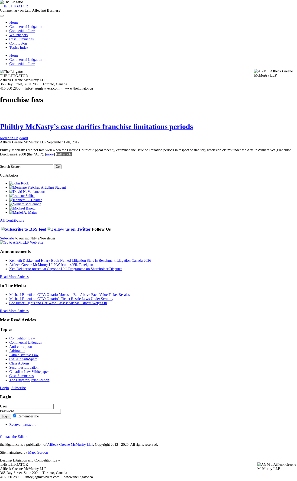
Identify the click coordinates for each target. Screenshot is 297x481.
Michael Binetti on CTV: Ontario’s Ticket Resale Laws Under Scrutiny (61, 299)
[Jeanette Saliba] (22, 196)
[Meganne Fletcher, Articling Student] (37, 187)
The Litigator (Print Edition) (29, 380)
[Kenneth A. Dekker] (25, 200)
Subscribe (7, 238)
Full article (63, 154)
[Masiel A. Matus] (23, 212)
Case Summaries (21, 39)
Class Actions (19, 363)
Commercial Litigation (25, 27)
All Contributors (12, 220)
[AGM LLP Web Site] (21, 242)
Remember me (27, 416)
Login (4, 388)
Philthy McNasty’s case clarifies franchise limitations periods (96, 126)
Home (13, 22)
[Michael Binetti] (22, 208)
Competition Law (22, 31)
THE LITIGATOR (14, 6)
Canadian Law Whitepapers (29, 372)
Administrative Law (24, 355)
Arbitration (17, 351)
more (50, 154)
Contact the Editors (14, 437)
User (3, 406)
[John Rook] (19, 183)
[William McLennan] (25, 204)
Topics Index (18, 47)
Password (7, 411)
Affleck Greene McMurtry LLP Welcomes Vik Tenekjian (51, 265)
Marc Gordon (38, 452)
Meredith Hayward (14, 138)
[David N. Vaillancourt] (27, 192)
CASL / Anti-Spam (23, 359)
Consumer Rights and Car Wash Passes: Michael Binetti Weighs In (58, 303)
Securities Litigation (24, 367)
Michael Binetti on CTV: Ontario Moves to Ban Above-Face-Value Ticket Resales (69, 295)
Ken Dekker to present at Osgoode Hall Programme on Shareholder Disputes (65, 269)
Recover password (22, 424)
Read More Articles (14, 277)
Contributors (18, 43)
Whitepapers (18, 35)
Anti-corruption (20, 347)
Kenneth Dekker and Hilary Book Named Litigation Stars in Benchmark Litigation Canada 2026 (80, 260)
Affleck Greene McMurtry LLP (70, 444)
